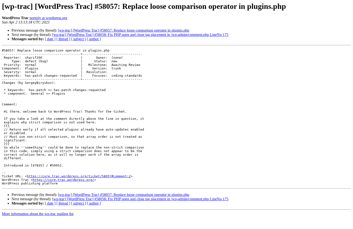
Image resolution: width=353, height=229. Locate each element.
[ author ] (94, 39)
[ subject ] (78, 39)
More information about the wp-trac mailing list (37, 214)
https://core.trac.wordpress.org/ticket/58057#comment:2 (79, 176)
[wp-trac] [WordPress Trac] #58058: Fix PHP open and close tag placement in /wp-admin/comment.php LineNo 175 (140, 35)
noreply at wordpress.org (48, 18)
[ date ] (50, 39)
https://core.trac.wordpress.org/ (63, 180)
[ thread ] (63, 39)
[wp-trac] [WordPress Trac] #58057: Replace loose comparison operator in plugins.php (123, 30)
